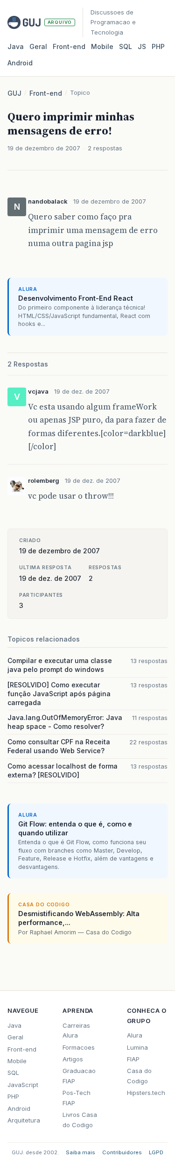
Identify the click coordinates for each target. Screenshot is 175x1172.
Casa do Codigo (139, 1075)
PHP (158, 46)
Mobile (102, 46)
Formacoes (79, 1047)
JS (142, 46)
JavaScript (22, 1084)
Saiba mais (80, 1152)
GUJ (14, 93)
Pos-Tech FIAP (77, 1097)
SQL (125, 46)
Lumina (137, 1047)
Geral (38, 46)
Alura (134, 1035)
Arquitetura (23, 1120)
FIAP (133, 1059)
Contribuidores (122, 1152)
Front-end (45, 93)
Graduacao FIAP (79, 1075)
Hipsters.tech (146, 1092)
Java (15, 46)
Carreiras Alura (76, 1030)
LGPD (156, 1152)
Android (20, 63)
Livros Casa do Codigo (80, 1119)
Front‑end (69, 46)
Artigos (73, 1059)
